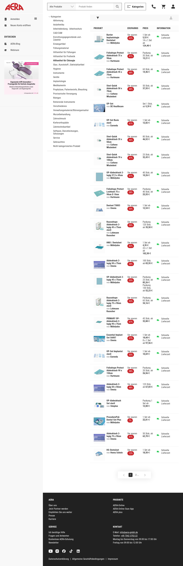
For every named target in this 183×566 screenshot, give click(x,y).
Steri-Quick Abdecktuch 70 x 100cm (114, 157)
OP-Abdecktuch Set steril (114, 402)
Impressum (113, 559)
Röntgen (57, 97)
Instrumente (58, 73)
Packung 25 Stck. (147, 278)
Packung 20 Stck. (147, 369)
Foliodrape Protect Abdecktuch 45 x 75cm (115, 72)
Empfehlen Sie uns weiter (60, 512)
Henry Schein (116, 452)
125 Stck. (147, 384)
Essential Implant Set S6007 (115, 336)
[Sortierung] (171, 18)
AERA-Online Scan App (123, 508)
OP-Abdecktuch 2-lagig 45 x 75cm (115, 278)
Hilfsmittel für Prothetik (64, 56)
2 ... (137, 475)
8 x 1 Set (147, 340)
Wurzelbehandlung (61, 114)
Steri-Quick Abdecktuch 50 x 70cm (114, 88)
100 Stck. (147, 260)
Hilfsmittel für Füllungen (64, 52)
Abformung (58, 20)
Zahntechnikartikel (61, 126)
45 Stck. (146, 318)
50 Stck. (146, 85)
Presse (52, 515)
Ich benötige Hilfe (57, 532)
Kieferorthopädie (61, 122)
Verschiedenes (60, 106)
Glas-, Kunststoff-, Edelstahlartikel (68, 64)
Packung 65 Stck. (147, 299)
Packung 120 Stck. (147, 223)
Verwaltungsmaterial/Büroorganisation (71, 110)
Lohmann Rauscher (113, 234)
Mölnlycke (115, 43)
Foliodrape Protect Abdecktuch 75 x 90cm (115, 55)
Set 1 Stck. (147, 103)
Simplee (114, 406)
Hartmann (115, 61)
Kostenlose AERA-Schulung (61, 539)
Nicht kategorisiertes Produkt (66, 146)
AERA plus (117, 512)
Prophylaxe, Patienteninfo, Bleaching (70, 89)
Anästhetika (58, 24)
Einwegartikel (59, 44)
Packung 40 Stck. (147, 190)
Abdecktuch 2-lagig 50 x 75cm (114, 262)
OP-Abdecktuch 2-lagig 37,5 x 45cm (115, 174)
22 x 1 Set (147, 248)
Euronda (114, 125)
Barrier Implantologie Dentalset (113, 37)
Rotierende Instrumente (64, 102)
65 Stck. (146, 69)
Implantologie (59, 81)
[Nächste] (145, 475)
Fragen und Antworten (59, 535)
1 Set (145, 34)
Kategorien (56, 16)
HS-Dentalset (113, 450)
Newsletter (54, 542)
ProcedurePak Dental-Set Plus (114, 418)
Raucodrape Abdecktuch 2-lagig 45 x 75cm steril (114, 225)
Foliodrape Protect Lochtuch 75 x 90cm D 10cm (115, 192)
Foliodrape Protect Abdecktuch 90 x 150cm (115, 370)
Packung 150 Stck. (147, 286)
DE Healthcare (117, 106)
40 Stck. (146, 172)
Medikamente (59, 85)
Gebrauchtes (59, 142)
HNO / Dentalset (114, 242)
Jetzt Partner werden (58, 508)
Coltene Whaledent (112, 95)
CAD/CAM (57, 33)
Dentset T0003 (113, 205)
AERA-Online (119, 505)
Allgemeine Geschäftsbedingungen (88, 559)
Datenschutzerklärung (59, 559)
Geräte (56, 77)
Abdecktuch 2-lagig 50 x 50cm (114, 385)
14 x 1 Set (147, 40)
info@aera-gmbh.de (129, 532)
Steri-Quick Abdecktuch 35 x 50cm (114, 139)
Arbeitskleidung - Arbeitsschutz (67, 28)
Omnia (113, 208)
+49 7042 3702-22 (129, 535)
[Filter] (98, 18)
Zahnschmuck (59, 118)
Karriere (52, 519)
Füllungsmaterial (61, 48)
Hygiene (57, 68)
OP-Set (110, 103)
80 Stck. (146, 136)
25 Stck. (146, 154)
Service (56, 137)
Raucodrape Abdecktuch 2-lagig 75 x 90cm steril (114, 301)
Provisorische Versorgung (65, 93)
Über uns (53, 505)
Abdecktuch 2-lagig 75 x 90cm (114, 435)
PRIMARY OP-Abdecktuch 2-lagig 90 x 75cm (114, 321)
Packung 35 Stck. (147, 54)
